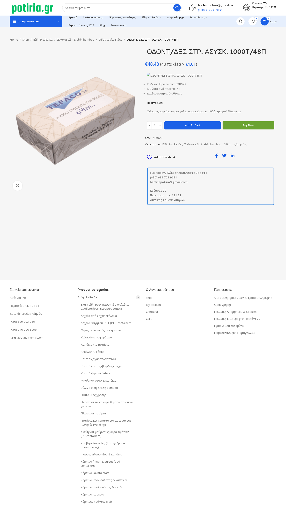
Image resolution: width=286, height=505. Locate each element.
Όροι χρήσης (223, 305)
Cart (149, 319)
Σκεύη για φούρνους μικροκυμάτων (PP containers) (105, 434)
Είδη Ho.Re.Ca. (43, 39)
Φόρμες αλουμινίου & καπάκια (101, 454)
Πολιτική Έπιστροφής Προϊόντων (237, 319)
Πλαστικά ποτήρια (93, 413)
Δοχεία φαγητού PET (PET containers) (106, 323)
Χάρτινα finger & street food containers (100, 463)
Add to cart (192, 125)
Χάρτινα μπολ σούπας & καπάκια (103, 487)
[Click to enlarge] (17, 185)
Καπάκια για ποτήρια (95, 344)
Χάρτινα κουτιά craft (95, 473)
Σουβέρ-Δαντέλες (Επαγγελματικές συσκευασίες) (104, 445)
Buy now (248, 125)
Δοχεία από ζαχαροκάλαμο (99, 316)
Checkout (152, 312)
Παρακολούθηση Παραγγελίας (234, 333)
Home (14, 39)
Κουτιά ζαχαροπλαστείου (98, 359)
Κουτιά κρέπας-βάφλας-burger (102, 366)
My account (153, 305)
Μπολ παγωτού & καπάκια (98, 380)
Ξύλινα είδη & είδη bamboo (75, 39)
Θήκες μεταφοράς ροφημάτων (101, 330)
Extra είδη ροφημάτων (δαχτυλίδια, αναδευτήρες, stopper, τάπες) (105, 306)
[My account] (240, 21)
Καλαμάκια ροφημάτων (96, 337)
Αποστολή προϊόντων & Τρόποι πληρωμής (243, 298)
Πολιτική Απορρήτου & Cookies (235, 312)
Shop (25, 39)
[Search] (177, 7)
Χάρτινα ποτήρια (92, 494)
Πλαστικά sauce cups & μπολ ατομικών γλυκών (107, 404)
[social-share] (216, 155)
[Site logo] (32, 7)
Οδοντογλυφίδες (110, 39)
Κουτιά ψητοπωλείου (95, 373)
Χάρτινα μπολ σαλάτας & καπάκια (104, 480)
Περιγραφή (155, 103)
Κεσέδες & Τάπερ (92, 352)
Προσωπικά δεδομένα (229, 326)
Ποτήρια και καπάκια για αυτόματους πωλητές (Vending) (106, 422)
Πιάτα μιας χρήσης (93, 395)
